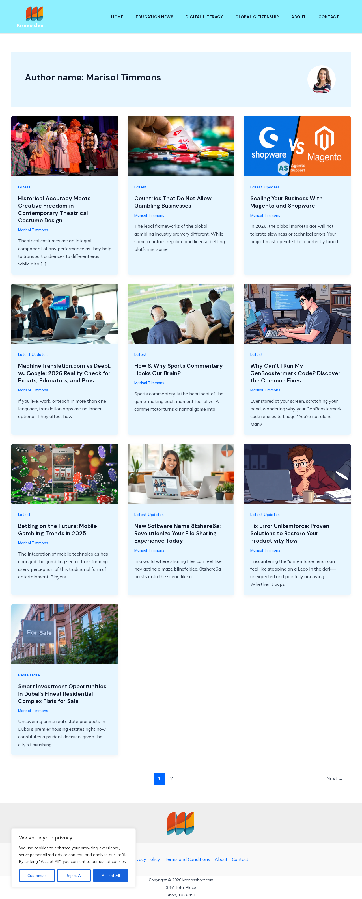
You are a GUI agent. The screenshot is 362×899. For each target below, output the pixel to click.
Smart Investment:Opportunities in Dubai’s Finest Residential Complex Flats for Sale (62, 694)
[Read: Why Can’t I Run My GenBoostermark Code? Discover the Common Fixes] (297, 313)
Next (334, 778)
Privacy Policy (145, 859)
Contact (328, 17)
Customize (37, 875)
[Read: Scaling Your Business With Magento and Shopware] (297, 145)
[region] (73, 858)
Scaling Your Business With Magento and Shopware (286, 202)
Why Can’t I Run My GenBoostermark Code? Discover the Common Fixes (295, 373)
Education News (154, 17)
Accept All (111, 875)
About (298, 17)
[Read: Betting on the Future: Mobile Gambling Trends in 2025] (64, 473)
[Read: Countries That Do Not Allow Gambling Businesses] (181, 145)
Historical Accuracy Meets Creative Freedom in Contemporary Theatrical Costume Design (54, 209)
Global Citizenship (257, 17)
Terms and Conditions (187, 859)
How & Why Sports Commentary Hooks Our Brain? (178, 369)
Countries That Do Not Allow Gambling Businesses (173, 202)
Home (117, 17)
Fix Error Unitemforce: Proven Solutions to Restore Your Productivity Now (289, 533)
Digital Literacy (204, 17)
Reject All (74, 875)
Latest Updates (265, 187)
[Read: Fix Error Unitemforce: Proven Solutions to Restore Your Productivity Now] (297, 473)
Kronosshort (31, 25)
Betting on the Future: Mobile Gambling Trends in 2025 (57, 529)
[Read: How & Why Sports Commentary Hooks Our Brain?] (181, 313)
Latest (24, 187)
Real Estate (29, 675)
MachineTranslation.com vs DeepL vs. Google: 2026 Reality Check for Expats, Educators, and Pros (64, 373)
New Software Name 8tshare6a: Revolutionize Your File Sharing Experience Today (177, 533)
